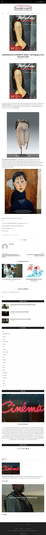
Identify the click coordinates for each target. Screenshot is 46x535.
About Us (21, 528)
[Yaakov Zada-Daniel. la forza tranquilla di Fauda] (5, 306)
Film (3, 346)
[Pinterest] (40, 2)
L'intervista (5, 354)
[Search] (43, 2)
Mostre (4, 370)
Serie (3, 380)
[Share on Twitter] (23, 239)
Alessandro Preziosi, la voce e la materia (20, 319)
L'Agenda (4, 349)
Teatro (4, 383)
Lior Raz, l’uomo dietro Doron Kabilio (19, 312)
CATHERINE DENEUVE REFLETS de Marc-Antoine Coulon (33, 280)
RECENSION (5, 372)
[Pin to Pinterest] (24, 239)
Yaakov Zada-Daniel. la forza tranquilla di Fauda (22, 304)
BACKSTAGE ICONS (6, 333)
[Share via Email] (25, 239)
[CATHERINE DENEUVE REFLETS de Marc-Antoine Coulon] (34, 271)
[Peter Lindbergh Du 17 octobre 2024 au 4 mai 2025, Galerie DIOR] (12, 271)
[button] (3, 274)
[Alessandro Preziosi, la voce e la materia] (5, 320)
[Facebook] (36, 2)
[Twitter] (37, 2)
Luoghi (4, 362)
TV (3, 385)
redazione (21, 58)
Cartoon (4, 336)
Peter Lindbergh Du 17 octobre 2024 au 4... (12, 279)
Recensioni (5, 375)
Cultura (7, 13)
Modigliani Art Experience (7, 235)
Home (3, 13)
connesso (8, 292)
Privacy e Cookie (28, 528)
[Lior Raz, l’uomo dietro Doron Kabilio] (5, 313)
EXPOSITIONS (5, 341)
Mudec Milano (16, 235)
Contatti (16, 528)
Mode (4, 367)
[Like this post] (20, 239)
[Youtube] (41, 2)
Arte (11, 13)
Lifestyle (4, 359)
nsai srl (37, 530)
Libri (3, 357)
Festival (4, 344)
